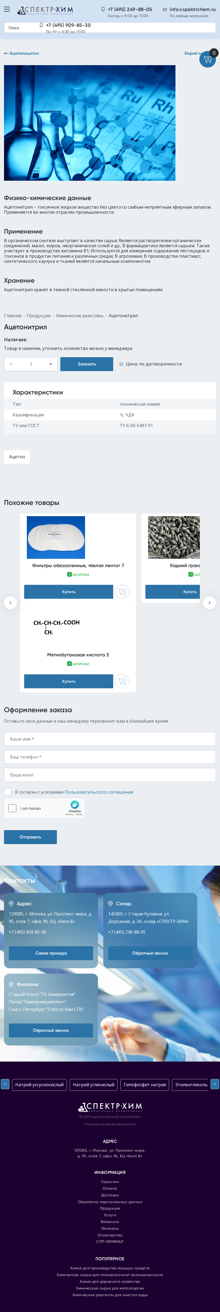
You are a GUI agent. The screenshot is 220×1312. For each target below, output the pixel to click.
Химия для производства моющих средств (110, 1268)
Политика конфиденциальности (110, 1124)
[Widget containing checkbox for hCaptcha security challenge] (44, 808)
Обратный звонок (150, 953)
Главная (12, 316)
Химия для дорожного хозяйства (110, 1282)
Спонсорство (110, 1235)
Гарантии (110, 1182)
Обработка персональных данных (110, 1202)
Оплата (110, 1189)
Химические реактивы (79, 316)
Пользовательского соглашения (99, 792)
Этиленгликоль (191, 1085)
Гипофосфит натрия (145, 1085)
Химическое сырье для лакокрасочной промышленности (110, 1275)
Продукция (38, 316)
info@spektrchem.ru (193, 9)
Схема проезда (51, 953)
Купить (68, 591)
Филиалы (110, 1228)
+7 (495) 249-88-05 (130, 9)
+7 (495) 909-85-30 (68, 25)
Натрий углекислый (93, 1085)
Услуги (110, 1215)
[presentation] (10, 602)
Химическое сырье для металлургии (110, 1288)
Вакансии (110, 1222)
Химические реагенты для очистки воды (110, 1295)
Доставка (110, 1195)
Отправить (30, 837)
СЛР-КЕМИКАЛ (110, 1242)
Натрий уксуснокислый (39, 1085)
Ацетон (17, 457)
